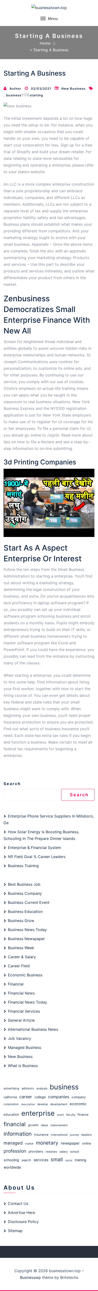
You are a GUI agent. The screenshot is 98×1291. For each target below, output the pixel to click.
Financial (16, 984)
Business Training (23, 865)
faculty (70, 1114)
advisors (28, 1088)
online (86, 1143)
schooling (11, 1160)
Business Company (25, 893)
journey (74, 1134)
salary (63, 1151)
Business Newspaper (26, 938)
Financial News (21, 993)
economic (78, 1104)
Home (45, 43)
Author (15, 88)
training (80, 1160)
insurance (41, 1134)
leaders (86, 1134)
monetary (47, 1143)
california (10, 1097)
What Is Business (23, 1065)
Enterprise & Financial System (34, 847)
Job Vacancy (19, 1038)
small (57, 1159)
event (60, 1114)
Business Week (21, 947)
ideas (44, 1125)
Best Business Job (24, 884)
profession (15, 1151)
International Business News (33, 1029)
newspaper (70, 1143)
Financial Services (24, 1011)
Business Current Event (28, 902)
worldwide (12, 1167)
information (18, 1133)
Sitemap (15, 1230)
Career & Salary (22, 956)
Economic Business (25, 975)
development (58, 1104)
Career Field (19, 965)
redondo (51, 1151)
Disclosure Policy (23, 1221)
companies (58, 1096)
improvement (59, 1125)
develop (42, 1104)
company (79, 1097)
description (28, 1104)
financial (15, 1124)
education (11, 1114)
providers (36, 1151)
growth (33, 1125)
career (25, 1096)
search (26, 1160)
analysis (41, 1088)
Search (12, 783)
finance (83, 1114)
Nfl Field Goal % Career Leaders (36, 856)
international (59, 1134)
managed (13, 1142)
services (41, 1160)
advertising (11, 1088)
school (74, 1151)
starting (36, 95)
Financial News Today (27, 1002)
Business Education (25, 911)
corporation (11, 1104)
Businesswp (30, 1277)
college (40, 1097)
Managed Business (24, 1047)
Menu (52, 19)
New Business (73, 88)
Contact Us (18, 1203)
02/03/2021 (41, 88)
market (29, 1143)
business (13, 95)
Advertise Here (21, 1212)
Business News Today (27, 929)
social (68, 1160)
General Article (21, 1020)
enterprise (38, 1113)
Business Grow (21, 920)
